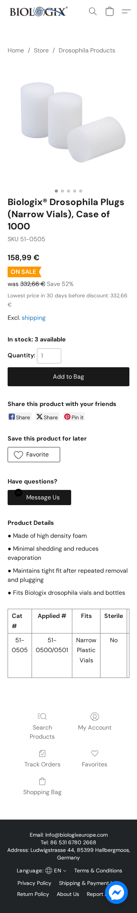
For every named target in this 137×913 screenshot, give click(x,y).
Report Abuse (103, 894)
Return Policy (33, 894)
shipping (34, 318)
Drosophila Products (87, 50)
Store (41, 50)
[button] (40, 11)
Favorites (94, 764)
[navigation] (41, 870)
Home (16, 50)
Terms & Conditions (98, 870)
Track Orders (42, 764)
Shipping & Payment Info (89, 883)
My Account (95, 727)
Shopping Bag (42, 792)
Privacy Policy (34, 883)
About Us (68, 894)
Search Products (42, 732)
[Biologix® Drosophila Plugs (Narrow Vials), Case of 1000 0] (68, 124)
